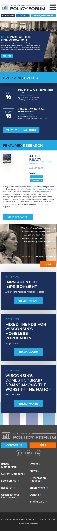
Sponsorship (8, 480)
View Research (17, 217)
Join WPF (7, 56)
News (33, 471)
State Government (36, 180)
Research (6, 487)
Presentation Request (38, 479)
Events (34, 464)
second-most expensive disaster (40, 189)
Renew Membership (9, 465)
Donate (34, 494)
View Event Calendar (21, 130)
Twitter (28, 453)
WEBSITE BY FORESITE (28, 524)
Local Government (36, 177)
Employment (37, 487)
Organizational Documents (10, 496)
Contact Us (8, 16)
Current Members (12, 473)
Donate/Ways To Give (43, 16)
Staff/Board (37, 501)
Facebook (19, 453)
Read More (28, 301)
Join (23, 16)
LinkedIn (38, 453)
